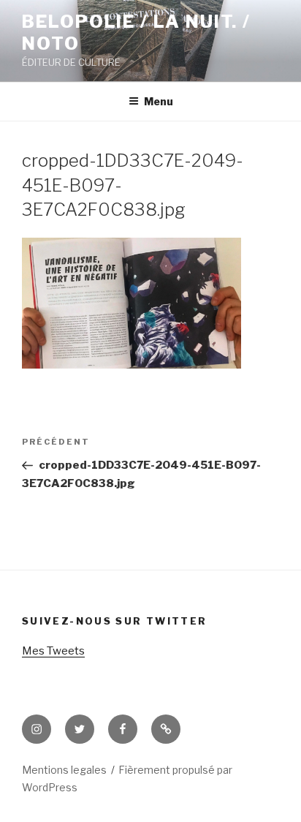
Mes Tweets (53, 650)
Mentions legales (64, 769)
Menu (158, 101)
